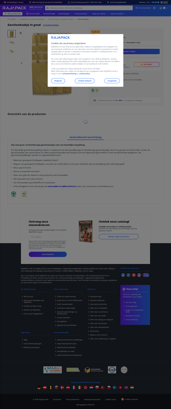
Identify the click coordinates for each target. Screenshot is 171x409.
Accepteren (112, 81)
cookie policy (84, 73)
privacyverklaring (69, 73)
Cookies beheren (85, 81)
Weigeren (58, 81)
